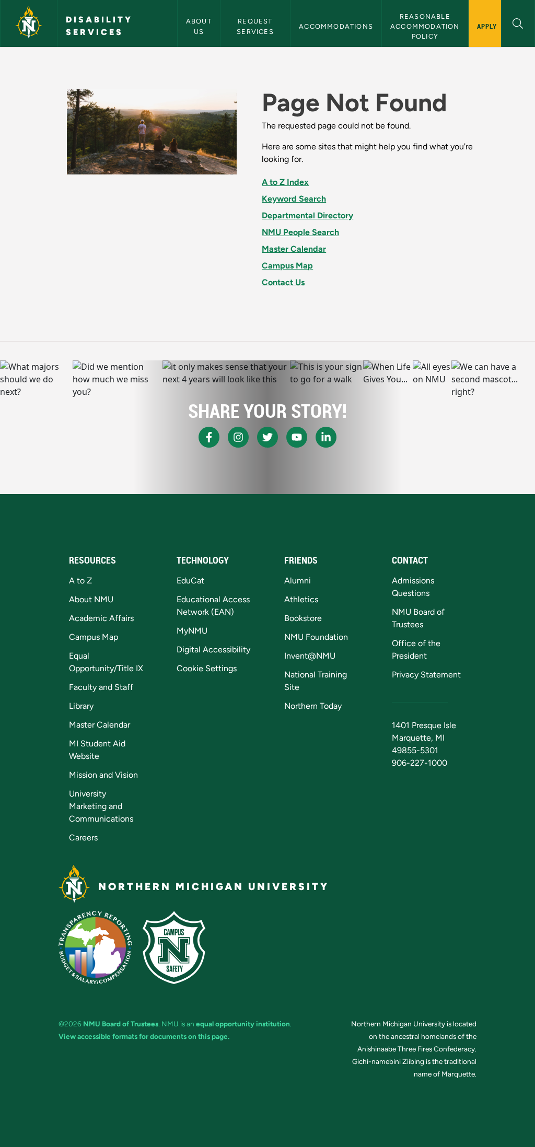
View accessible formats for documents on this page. (144, 1036)
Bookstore (303, 618)
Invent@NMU (309, 656)
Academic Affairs (101, 618)
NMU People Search (300, 232)
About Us (200, 26)
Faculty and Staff (101, 687)
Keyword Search (294, 199)
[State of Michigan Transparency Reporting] (95, 947)
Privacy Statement (426, 675)
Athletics (301, 599)
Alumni (297, 581)
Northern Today (313, 706)
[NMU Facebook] (209, 437)
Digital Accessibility (213, 649)
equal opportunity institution (243, 1024)
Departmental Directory (307, 215)
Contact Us (283, 282)
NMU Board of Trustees (120, 1024)
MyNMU (192, 631)
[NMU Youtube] (296, 437)
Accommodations (336, 26)
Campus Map (287, 266)
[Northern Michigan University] (28, 23)
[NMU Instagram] (238, 437)
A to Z (80, 581)
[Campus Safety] (174, 947)
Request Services (256, 26)
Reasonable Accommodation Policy (426, 26)
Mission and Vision (103, 775)
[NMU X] (267, 437)
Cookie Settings (207, 668)
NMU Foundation (316, 637)
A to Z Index (285, 182)
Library (81, 706)
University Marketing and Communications (101, 806)
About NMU (91, 599)
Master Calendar (294, 249)
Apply (487, 26)
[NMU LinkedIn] (326, 437)
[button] (518, 22)
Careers (83, 837)
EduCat (190, 581)
